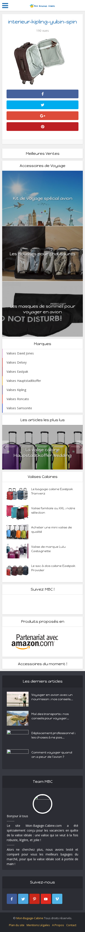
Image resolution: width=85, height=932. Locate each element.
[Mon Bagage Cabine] (42, 5)
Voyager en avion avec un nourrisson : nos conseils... (52, 697)
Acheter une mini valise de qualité (51, 530)
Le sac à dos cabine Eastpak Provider (53, 568)
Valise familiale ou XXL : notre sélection (53, 510)
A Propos (58, 925)
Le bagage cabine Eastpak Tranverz (52, 491)
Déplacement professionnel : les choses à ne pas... (53, 735)
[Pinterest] (34, 899)
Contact (71, 925)
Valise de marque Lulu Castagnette (48, 549)
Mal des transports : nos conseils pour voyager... (50, 716)
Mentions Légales (38, 925)
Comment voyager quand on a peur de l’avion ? (51, 755)
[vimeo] (57, 899)
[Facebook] (12, 899)
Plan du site (16, 925)
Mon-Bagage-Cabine (29, 918)
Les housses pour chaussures (42, 253)
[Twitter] (23, 899)
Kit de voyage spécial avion (42, 198)
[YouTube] (46, 899)
